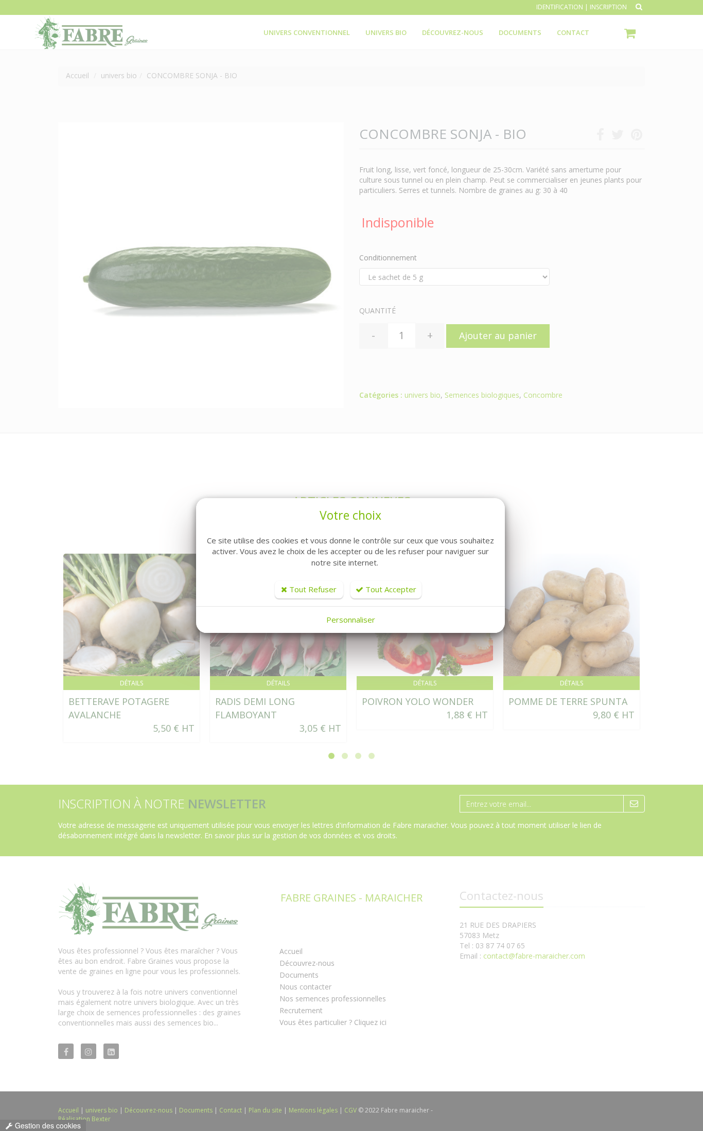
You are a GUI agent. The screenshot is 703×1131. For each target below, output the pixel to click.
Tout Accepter (389, 589)
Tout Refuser (312, 589)
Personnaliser (350, 619)
